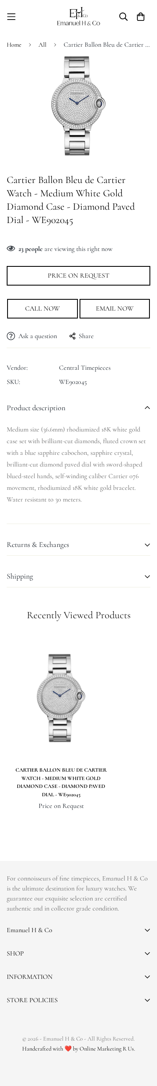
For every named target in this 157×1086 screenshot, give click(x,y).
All (42, 44)
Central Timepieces (85, 368)
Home (14, 44)
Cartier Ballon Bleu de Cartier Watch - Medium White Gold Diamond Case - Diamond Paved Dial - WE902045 (61, 782)
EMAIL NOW (115, 308)
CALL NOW (42, 308)
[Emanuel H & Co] (78, 16)
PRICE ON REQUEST (78, 275)
